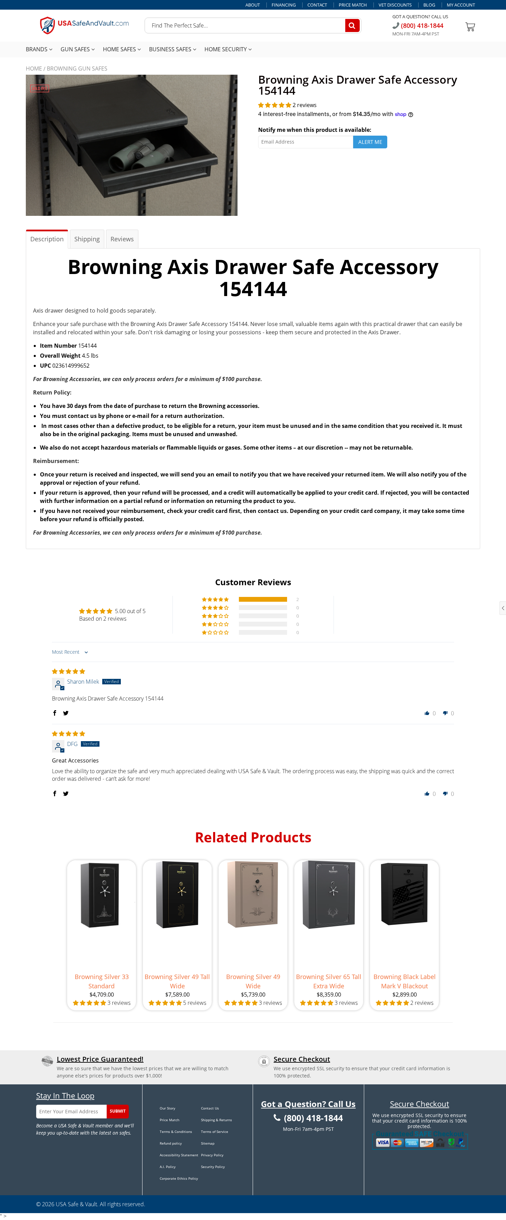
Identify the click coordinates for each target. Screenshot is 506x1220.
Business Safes (171, 49)
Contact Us (210, 1108)
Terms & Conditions (176, 1131)
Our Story (167, 1108)
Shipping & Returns (216, 1119)
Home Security (226, 49)
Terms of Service (214, 1131)
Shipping (87, 239)
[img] (68, 671)
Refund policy (171, 1143)
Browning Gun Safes (77, 68)
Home (34, 68)
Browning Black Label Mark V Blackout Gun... (404, 981)
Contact (317, 5)
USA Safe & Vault (76, 1204)
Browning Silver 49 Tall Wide (177, 981)
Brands (37, 49)
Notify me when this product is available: (314, 130)
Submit (118, 1111)
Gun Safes (76, 49)
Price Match (353, 5)
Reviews (122, 239)
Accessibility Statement (179, 1155)
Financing (284, 5)
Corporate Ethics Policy (179, 1178)
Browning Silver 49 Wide (253, 981)
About (252, 5)
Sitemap (207, 1143)
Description (47, 239)
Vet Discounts (395, 5)
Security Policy (213, 1166)
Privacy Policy (212, 1155)
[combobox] (253, 25)
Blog (429, 5)
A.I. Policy (168, 1166)
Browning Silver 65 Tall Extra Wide (328, 981)
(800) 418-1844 (421, 25)
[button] (275, 105)
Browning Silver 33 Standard (102, 981)
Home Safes (120, 49)
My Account (461, 5)
